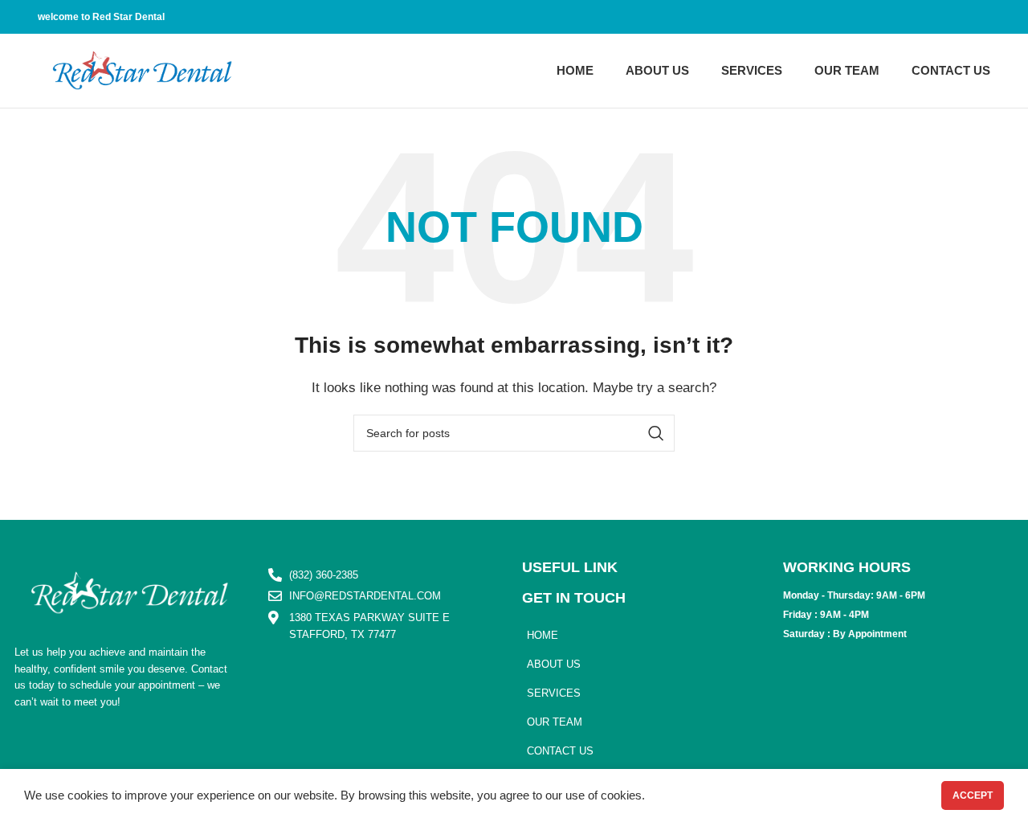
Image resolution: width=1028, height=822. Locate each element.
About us (554, 664)
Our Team (554, 722)
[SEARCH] (656, 433)
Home (542, 635)
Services (554, 693)
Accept (973, 795)
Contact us (560, 751)
